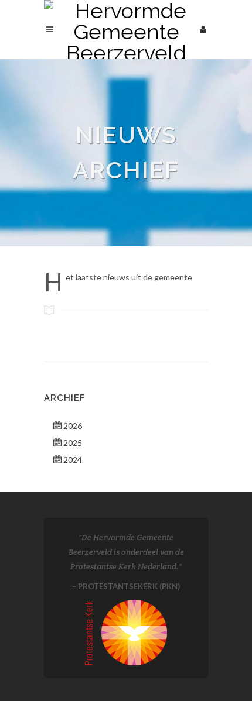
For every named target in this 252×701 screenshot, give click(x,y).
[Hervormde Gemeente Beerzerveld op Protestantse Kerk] (126, 631)
